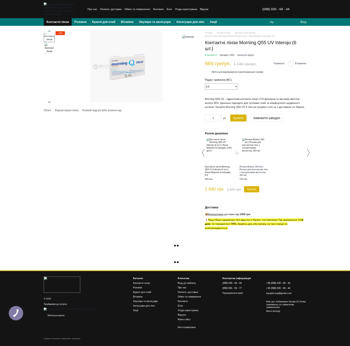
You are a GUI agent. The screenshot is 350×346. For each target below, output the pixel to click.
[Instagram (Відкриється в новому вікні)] (213, 9)
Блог (169, 9)
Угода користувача (186, 9)
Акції (213, 21)
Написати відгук (245, 55)
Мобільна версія (56, 315)
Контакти (158, 9)
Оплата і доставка (111, 9)
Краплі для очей (103, 21)
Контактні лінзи (57, 21)
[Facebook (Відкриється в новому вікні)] (222, 9)
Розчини (80, 21)
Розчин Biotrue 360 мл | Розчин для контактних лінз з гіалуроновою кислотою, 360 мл (254, 171)
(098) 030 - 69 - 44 (275, 9)
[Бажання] (290, 22)
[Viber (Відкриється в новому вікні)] (231, 9)
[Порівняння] (282, 22)
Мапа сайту (184, 319)
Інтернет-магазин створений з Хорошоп (62, 338)
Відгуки (204, 9)
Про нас (92, 9)
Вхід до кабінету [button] (187, 283)
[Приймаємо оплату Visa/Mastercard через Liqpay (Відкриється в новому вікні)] (70, 309)
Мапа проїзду (273, 311)
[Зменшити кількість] (207, 118)
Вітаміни (127, 21)
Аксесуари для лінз (190, 21)
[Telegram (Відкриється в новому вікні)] (226, 9)
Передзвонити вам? (232, 293)
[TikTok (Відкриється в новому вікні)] (217, 9)
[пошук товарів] (226, 22)
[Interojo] (188, 36)
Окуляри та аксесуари (155, 21)
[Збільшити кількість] (218, 118)
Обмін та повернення (137, 9)
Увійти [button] (214, 72)
